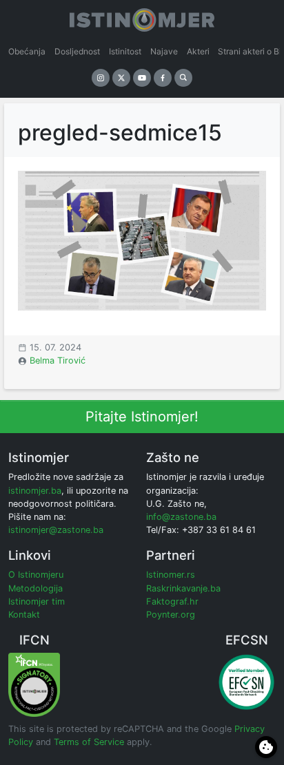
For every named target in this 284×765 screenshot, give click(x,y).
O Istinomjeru (35, 574)
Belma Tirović (57, 360)
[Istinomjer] (142, 17)
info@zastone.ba (181, 517)
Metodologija (35, 588)
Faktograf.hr (172, 601)
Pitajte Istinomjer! (142, 416)
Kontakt (24, 614)
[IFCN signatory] (34, 684)
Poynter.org (170, 614)
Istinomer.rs (170, 574)
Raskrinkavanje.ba (183, 588)
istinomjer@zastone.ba (55, 530)
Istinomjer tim (36, 601)
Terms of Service (89, 742)
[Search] (183, 78)
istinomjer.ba (34, 490)
